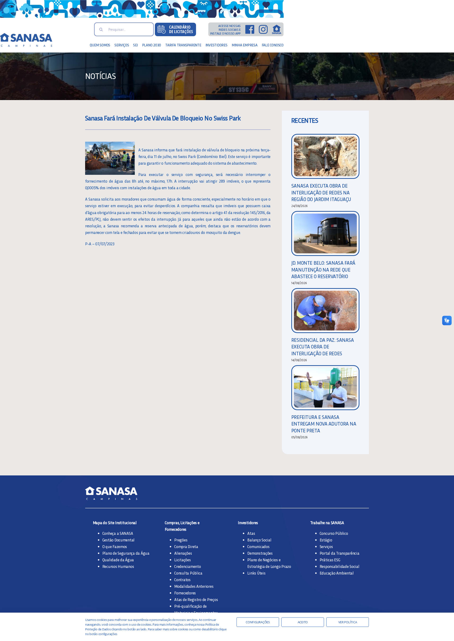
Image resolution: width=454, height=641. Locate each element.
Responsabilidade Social (339, 566)
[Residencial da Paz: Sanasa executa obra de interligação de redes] (325, 310)
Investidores (248, 522)
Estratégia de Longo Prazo (269, 566)
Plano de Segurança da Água (125, 553)
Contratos (182, 579)
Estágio (326, 539)
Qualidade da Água (118, 559)
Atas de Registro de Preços (196, 599)
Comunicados (258, 546)
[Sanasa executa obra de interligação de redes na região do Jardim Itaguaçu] (325, 156)
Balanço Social (259, 539)
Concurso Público (334, 533)
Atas (251, 533)
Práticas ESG (330, 559)
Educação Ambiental (337, 572)
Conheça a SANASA (117, 533)
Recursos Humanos (118, 566)
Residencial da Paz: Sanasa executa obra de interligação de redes (322, 346)
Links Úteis (256, 572)
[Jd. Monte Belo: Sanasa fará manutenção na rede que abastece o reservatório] (325, 233)
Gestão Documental (118, 539)
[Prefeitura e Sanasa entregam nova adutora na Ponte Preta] (325, 387)
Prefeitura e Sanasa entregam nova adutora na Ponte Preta (323, 423)
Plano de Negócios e (263, 559)
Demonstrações (260, 553)
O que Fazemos (114, 546)
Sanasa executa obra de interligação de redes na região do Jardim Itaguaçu (321, 192)
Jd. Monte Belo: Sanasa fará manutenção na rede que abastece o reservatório (323, 269)
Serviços (326, 546)
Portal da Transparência (339, 553)
